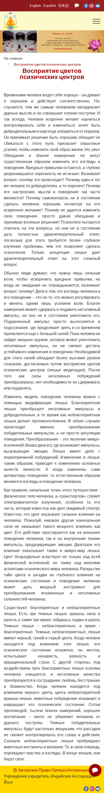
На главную (13, 58)
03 (52, 37)
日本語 (63, 5)
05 (62, 37)
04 (57, 37)
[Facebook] (86, 5)
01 (41, 37)
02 (46, 37)
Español (49, 5)
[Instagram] (92, 5)
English (35, 5)
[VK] (97, 5)
